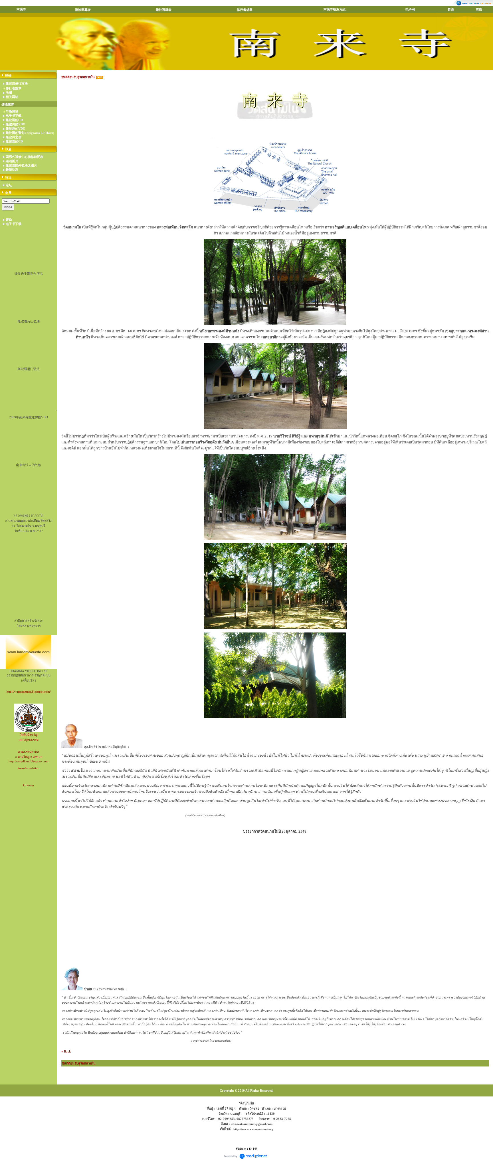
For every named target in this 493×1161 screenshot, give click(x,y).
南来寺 (21, 9)
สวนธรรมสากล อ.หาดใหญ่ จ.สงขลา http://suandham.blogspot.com (29, 756)
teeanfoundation (28, 768)
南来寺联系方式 (334, 9)
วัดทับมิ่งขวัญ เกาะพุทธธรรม (29, 737)
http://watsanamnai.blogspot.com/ (29, 691)
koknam (28, 785)
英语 (479, 9)
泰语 (451, 9)
